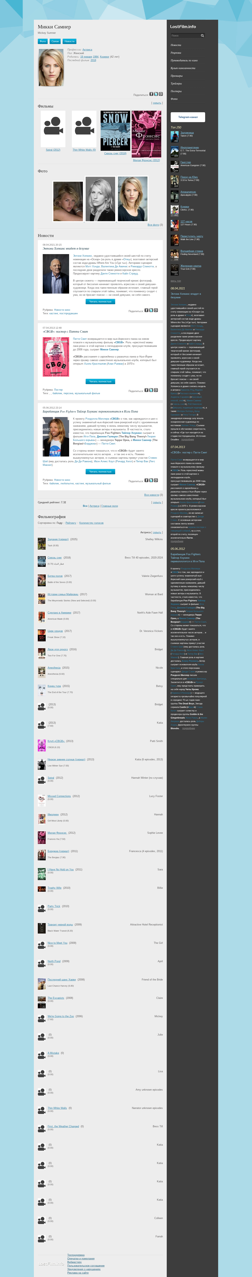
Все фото (153, 224)
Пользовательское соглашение (86, 1265)
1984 (95, 56)
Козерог (104, 56)
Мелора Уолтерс (185, 411)
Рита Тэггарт (189, 415)
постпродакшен (68, 313)
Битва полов (55, 575)
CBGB (119, 342)
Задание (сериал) (58, 539)
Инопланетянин (190, 147)
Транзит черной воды (60, 924)
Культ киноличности (183, 68)
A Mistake (53, 1053)
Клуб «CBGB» (56, 741)
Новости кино (62, 309)
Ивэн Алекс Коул (104, 461)
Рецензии (176, 52)
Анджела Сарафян (180, 397)
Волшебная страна (192, 251)
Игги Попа (89, 436)
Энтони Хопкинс (82, 255)
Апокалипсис (188, 191)
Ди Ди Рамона (83, 461)
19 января (86, 56)
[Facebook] (146, 311)
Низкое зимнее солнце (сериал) (66, 759)
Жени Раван (191, 718)
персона (68, 393)
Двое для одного (58, 649)
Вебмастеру (74, 1262)
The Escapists (56, 997)
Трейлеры (176, 83)
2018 (93, 60)
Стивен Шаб (177, 647)
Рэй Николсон (195, 404)
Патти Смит (80, 338)
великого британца (196, 678)
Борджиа (90, 443)
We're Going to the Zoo (61, 1016)
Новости (176, 45)
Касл (191, 707)
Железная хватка (191, 265)
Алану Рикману (190, 661)
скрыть (157, 102)
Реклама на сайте (78, 1272)
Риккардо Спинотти (142, 266)
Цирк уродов (55, 631)
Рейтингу (71, 522)
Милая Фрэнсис (57, 832)
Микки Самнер (109, 349)
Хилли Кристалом (95, 363)
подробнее (187, 439)
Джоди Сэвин (188, 671)
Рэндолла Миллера (97, 418)
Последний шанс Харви (62, 979)
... (180, 439)
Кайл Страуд (130, 273)
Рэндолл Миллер (179, 513)
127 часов (186, 221)
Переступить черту (192, 236)
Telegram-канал (188, 117)
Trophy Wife (54, 887)
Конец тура (54, 686)
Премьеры (177, 76)
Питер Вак (142, 461)
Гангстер (186, 162)
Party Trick (54, 906)
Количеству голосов (91, 522)
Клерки (185, 206)
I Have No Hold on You (61, 869)
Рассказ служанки (189, 393)
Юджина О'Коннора (181, 693)
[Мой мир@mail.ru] (156, 311)
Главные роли (109, 505)
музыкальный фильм (87, 393)
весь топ (176, 280)
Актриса (87, 49)
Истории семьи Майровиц (63, 594)
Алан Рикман (115, 363)
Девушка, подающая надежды (188, 407)
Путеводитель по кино (184, 60)
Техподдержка (75, 1255)
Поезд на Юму (189, 177)
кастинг (53, 313)
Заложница (187, 132)
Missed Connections (59, 796)
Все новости (151, 494)
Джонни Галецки (107, 436)
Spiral (51, 777)
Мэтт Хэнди (92, 266)
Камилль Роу (187, 390)
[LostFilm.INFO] (126, 10)
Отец (126, 259)
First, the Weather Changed (63, 1126)
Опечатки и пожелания (80, 1258)
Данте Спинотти (110, 273)
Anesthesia (54, 667)
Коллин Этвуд (188, 425)
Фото (174, 99)
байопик (57, 393)
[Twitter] (151, 311)
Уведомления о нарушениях (84, 1269)
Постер (58, 389)
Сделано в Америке (59, 612)
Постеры (176, 91)
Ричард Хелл (124, 461)
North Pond (54, 961)
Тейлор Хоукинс (131, 432)
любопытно (67, 483)
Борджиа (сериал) (58, 851)
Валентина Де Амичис (114, 266)
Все (85, 505)
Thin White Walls (57, 1108)
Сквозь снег (55, 557)
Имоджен (53, 814)
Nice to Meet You (57, 942)
